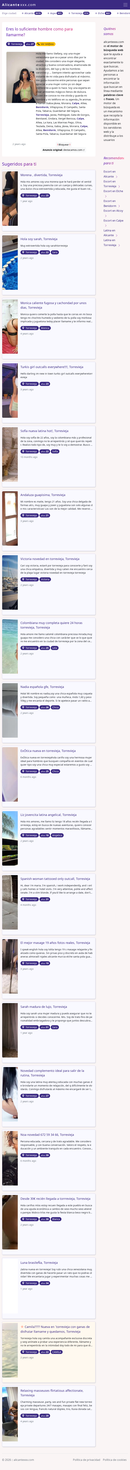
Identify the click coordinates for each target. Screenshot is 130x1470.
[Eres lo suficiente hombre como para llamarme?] (26, 77)
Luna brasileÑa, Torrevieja (39, 1263)
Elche (103, 13)
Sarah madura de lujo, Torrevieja (43, 1007)
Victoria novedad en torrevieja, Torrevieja (49, 559)
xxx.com (19, 4)
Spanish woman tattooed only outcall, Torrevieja (55, 879)
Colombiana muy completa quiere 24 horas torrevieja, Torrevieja (51, 625)
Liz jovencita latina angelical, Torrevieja (48, 815)
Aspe (56, 13)
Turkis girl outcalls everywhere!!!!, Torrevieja (51, 367)
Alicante (32, 13)
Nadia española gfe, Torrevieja (42, 687)
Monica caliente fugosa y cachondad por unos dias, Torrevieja (53, 305)
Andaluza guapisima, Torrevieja (42, 495)
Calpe (75, 103)
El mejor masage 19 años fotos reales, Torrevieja (55, 943)
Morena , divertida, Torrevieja (41, 175)
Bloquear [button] (63, 144)
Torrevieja (79, 13)
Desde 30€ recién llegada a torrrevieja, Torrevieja (55, 1199)
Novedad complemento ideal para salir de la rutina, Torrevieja (52, 1073)
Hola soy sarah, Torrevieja (38, 239)
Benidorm (42, 107)
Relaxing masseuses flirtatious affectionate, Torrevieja (51, 1392)
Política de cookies (115, 1460)
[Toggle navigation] (125, 4)
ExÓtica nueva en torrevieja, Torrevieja (48, 751)
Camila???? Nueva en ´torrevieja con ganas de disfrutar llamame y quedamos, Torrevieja (55, 1329)
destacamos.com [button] (63, 149)
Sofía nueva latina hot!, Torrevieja (44, 431)
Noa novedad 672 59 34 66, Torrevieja (47, 1135)
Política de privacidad (86, 1460)
